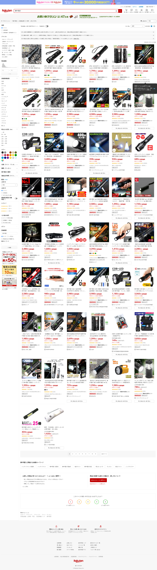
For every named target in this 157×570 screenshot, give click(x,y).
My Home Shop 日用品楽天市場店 (99, 306)
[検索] (120, 11)
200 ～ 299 (4, 141)
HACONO (71, 170)
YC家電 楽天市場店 (73, 81)
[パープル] (8, 158)
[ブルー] (2, 158)
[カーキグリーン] (16, 152)
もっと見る (25, 486)
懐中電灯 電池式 (66, 466)
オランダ (3, 107)
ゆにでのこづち (117, 259)
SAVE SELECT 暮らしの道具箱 (121, 396)
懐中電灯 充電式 (54, 466)
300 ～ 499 (4, 143)
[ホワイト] (8, 152)
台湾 (2, 90)
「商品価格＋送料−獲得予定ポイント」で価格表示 (32, 26)
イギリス (3, 114)
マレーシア (4, 101)
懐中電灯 (49, 516)
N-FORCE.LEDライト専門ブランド (54, 259)
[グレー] (5, 152)
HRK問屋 (71, 127)
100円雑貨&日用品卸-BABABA (121, 351)
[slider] (1, 67)
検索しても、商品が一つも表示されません (34, 483)
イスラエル (4, 105)
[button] (150, 7)
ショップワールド (118, 215)
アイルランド (4, 116)
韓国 (2, 94)
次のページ (104, 454)
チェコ (3, 118)
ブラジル (3, 123)
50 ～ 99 (3, 134)
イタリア (3, 120)
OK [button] (154, 88)
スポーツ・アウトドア (26, 514)
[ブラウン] (10, 152)
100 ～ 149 (4, 136)
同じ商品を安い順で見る (122, 128)
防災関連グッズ (41, 516)
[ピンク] (2, 155)
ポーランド (4, 112)
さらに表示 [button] (4, 57)
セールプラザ (117, 304)
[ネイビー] (5, 158)
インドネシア (4, 96)
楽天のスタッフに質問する (98, 480)
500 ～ (3, 145)
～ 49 (2, 132)
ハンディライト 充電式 (28, 466)
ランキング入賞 (27, 79)
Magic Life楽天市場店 (51, 398)
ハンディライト (42, 466)
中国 (2, 81)
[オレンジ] (10, 155)
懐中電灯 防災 (88, 466)
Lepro (47, 84)
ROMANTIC (116, 125)
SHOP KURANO (50, 349)
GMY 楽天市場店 (95, 215)
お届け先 (3, 182)
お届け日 (3, 188)
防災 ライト (118, 466)
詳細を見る (76, 38)
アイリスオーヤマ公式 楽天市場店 (144, 215)
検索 (10, 74)
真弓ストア (93, 262)
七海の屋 (48, 170)
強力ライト (78, 466)
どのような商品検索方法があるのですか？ (34, 481)
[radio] (2, 27)
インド (3, 103)
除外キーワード (5, 241)
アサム (92, 125)
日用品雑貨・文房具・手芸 (27, 516)
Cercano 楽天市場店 (28, 259)
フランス (3, 109)
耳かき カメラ (99, 466)
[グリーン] (16, 155)
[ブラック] (2, 152)
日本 (2, 83)
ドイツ (3, 99)
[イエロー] (13, 155)
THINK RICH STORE (28, 443)
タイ (2, 88)
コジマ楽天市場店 (50, 444)
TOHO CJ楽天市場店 (141, 349)
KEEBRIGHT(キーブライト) (53, 215)
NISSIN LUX (72, 259)
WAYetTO (25, 84)
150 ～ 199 (4, 139)
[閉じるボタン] (153, 32)
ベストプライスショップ (142, 125)
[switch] (16, 198)
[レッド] (8, 155)
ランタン (109, 466)
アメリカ (3, 85)
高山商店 (138, 170)
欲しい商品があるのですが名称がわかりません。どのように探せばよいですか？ (43, 479)
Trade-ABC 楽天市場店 (74, 215)
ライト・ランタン (47, 514)
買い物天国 (26, 217)
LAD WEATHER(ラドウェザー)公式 (54, 304)
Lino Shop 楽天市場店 (141, 259)
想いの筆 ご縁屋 (27, 349)
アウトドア (37, 514)
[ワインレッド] (5, 155)
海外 (7, 179)
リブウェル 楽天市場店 (119, 170)
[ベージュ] (13, 152)
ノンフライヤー (130, 466)
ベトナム (3, 92)
